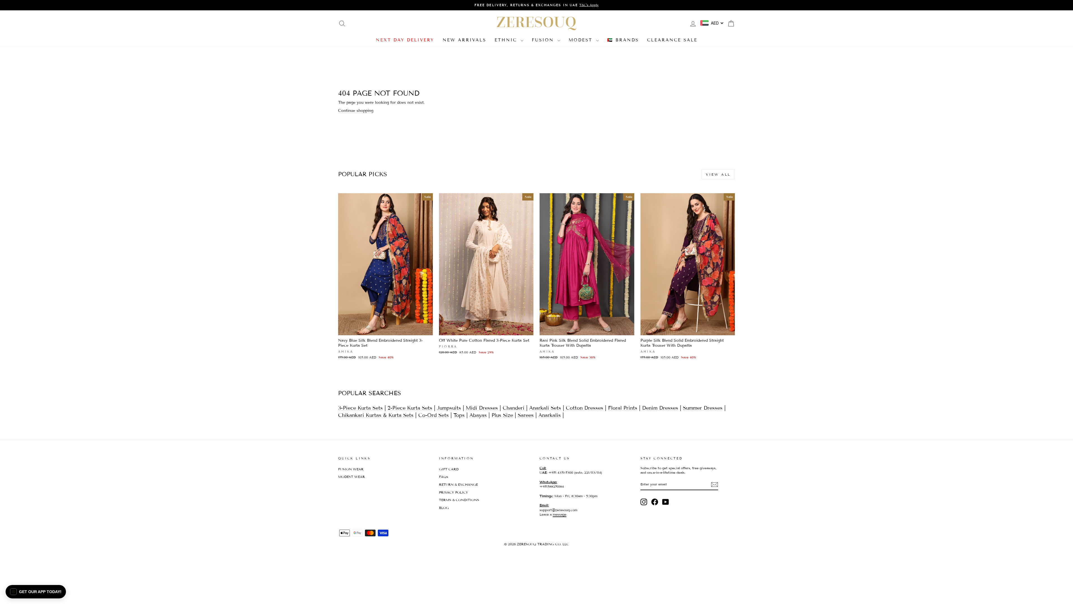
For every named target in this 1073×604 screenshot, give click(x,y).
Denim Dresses (660, 408)
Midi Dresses (482, 408)
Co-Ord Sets (433, 415)
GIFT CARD (449, 469)
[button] (36, 591)
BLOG (444, 508)
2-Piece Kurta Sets (410, 408)
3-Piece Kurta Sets (360, 408)
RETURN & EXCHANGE (458, 484)
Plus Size (502, 415)
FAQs (443, 477)
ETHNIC (507, 40)
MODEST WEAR (351, 477)
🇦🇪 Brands (623, 40)
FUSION (544, 40)
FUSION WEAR (351, 469)
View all (718, 174)
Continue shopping (355, 110)
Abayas (478, 415)
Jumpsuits (449, 408)
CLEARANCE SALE (672, 40)
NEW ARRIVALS (464, 40)
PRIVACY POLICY (453, 492)
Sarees (526, 415)
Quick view (385, 329)
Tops (459, 415)
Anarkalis (549, 415)
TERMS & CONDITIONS (459, 500)
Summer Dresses (703, 408)
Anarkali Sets (545, 408)
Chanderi (514, 408)
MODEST (582, 40)
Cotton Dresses (584, 408)
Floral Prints (622, 408)
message (559, 514)
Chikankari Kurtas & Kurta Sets (376, 415)
